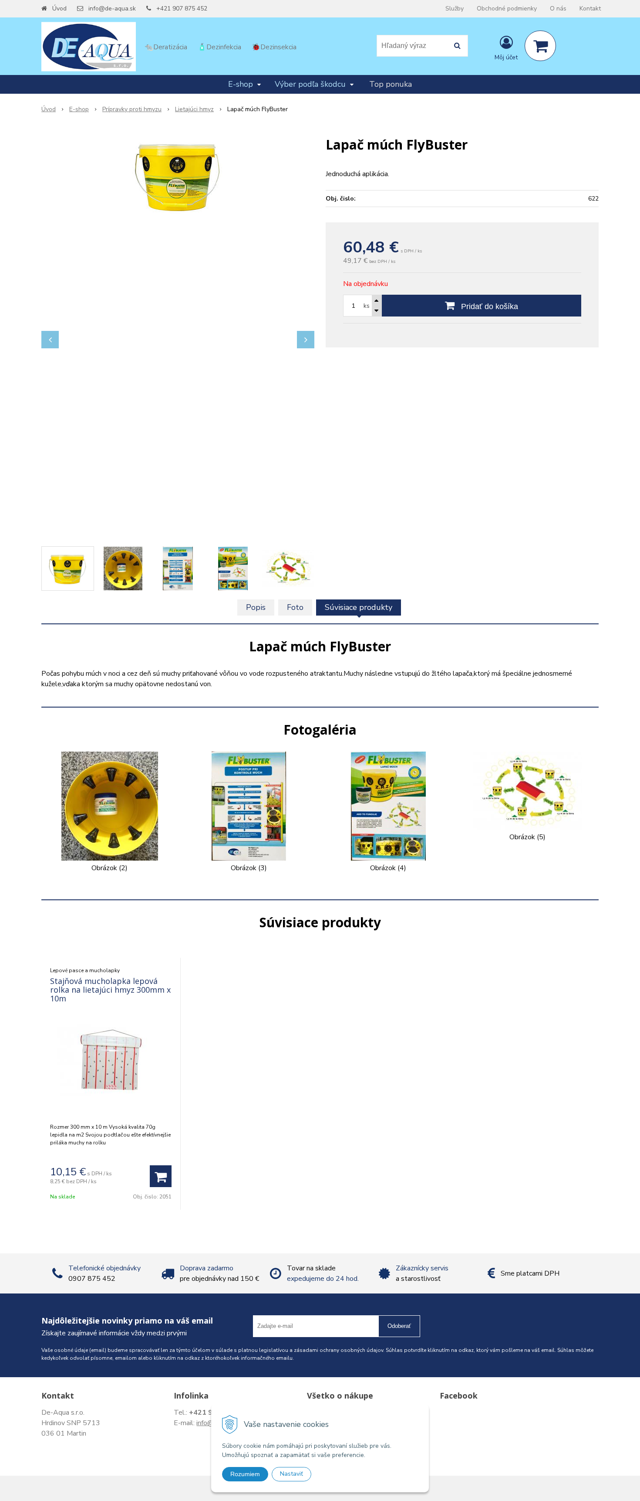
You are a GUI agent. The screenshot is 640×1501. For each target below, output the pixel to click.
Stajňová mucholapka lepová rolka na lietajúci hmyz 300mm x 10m (110, 990)
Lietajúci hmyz (194, 109)
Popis (256, 607)
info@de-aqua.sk (112, 8)
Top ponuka (390, 84)
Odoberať (399, 1326)
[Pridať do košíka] (161, 1176)
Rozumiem (245, 1473)
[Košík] (540, 46)
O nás (558, 8)
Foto (295, 607)
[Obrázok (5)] (527, 790)
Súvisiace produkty (358, 607)
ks (367, 306)
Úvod (59, 8)
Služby (454, 8)
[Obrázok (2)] (109, 805)
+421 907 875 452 (181, 8)
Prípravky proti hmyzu (132, 109)
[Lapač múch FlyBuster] (177, 175)
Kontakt (590, 8)
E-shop (79, 109)
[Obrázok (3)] (249, 805)
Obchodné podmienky (507, 8)
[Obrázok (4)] (388, 805)
